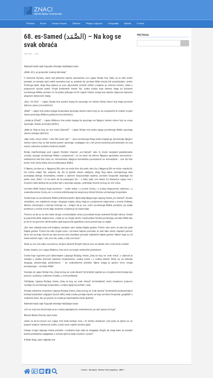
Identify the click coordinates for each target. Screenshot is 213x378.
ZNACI (43, 9)
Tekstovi (76, 23)
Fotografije (113, 23)
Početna (30, 23)
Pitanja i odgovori (94, 23)
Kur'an (43, 23)
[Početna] (28, 10)
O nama (140, 23)
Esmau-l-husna (59, 23)
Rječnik (127, 23)
